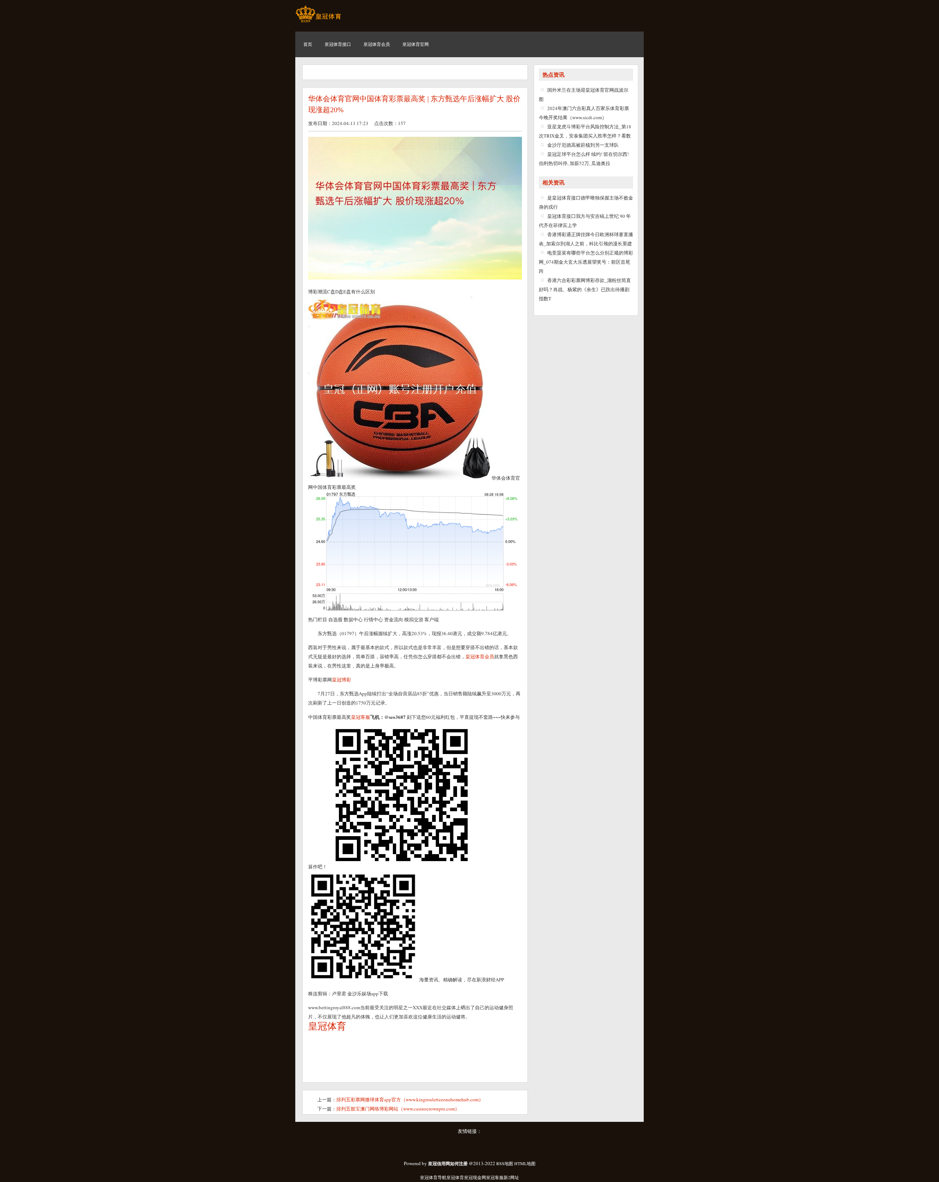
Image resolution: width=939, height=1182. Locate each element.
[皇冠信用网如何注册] (318, 22)
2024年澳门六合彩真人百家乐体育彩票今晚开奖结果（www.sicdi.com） (584, 113)
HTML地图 (525, 1163)
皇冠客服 (495, 1177)
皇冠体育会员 (479, 656)
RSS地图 (504, 1163)
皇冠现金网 (475, 1177)
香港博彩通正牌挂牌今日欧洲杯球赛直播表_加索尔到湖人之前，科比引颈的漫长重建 (586, 239)
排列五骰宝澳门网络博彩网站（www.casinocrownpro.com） (398, 1108)
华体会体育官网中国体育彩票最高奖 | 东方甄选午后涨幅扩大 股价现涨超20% (414, 104)
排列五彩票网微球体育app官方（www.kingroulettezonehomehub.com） (409, 1099)
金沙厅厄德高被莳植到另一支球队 (583, 145)
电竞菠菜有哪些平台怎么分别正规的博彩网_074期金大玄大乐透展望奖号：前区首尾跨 (586, 261)
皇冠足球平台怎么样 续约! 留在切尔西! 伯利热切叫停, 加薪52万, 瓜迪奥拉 (584, 158)
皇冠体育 (455, 1177)
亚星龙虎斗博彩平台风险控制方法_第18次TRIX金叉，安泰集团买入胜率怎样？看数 (585, 131)
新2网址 (511, 1177)
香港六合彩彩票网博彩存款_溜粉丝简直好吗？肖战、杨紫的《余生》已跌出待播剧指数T (585, 289)
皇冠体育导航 (433, 1177)
